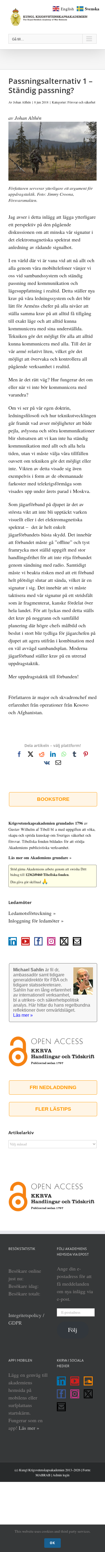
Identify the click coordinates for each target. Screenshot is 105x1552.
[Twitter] (64, 941)
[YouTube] (25, 941)
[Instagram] (51, 941)
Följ (73, 1330)
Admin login (61, 1475)
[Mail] (77, 941)
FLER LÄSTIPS (53, 1109)
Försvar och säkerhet (81, 102)
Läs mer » (29, 1427)
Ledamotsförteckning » (32, 913)
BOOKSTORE (53, 799)
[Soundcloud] (88, 1380)
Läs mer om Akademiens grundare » (39, 858)
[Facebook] (38, 941)
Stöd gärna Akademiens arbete (32, 869)
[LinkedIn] (12, 941)
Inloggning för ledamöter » (36, 920)
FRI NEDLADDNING (53, 1087)
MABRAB (43, 1475)
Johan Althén (22, 102)
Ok (52, 1543)
